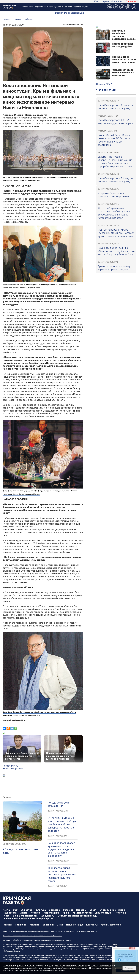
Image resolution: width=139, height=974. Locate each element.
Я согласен (129, 968)
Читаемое (106, 90)
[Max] (121, 6)
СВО (31, 7)
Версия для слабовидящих (69, 13)
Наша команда (74, 924)
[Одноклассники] (8, 728)
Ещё (84, 7)
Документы (48, 915)
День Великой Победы (25, 915)
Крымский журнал (112, 1)
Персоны (77, 7)
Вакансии (48, 924)
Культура (49, 7)
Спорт (93, 910)
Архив (66, 913)
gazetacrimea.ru (68, 955)
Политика (120, 913)
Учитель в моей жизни (112, 910)
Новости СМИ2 (10, 765)
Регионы (68, 7)
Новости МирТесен (13, 768)
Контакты (92, 924)
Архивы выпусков (111, 924)
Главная (7, 924)
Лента (25, 7)
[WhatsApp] (15, 728)
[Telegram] (12, 728)
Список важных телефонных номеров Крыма (28, 918)
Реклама (34, 924)
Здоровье (58, 7)
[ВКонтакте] (109, 6)
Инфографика (51, 913)
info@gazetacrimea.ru (11, 951)
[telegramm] (115, 6)
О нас (60, 924)
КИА (96, 1)
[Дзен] (127, 6)
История (35, 913)
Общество (38, 7)
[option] (125, 960)
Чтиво (6, 915)
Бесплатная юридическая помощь (77, 915)
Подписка (131, 1)
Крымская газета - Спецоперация (92, 913)
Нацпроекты (10, 913)
